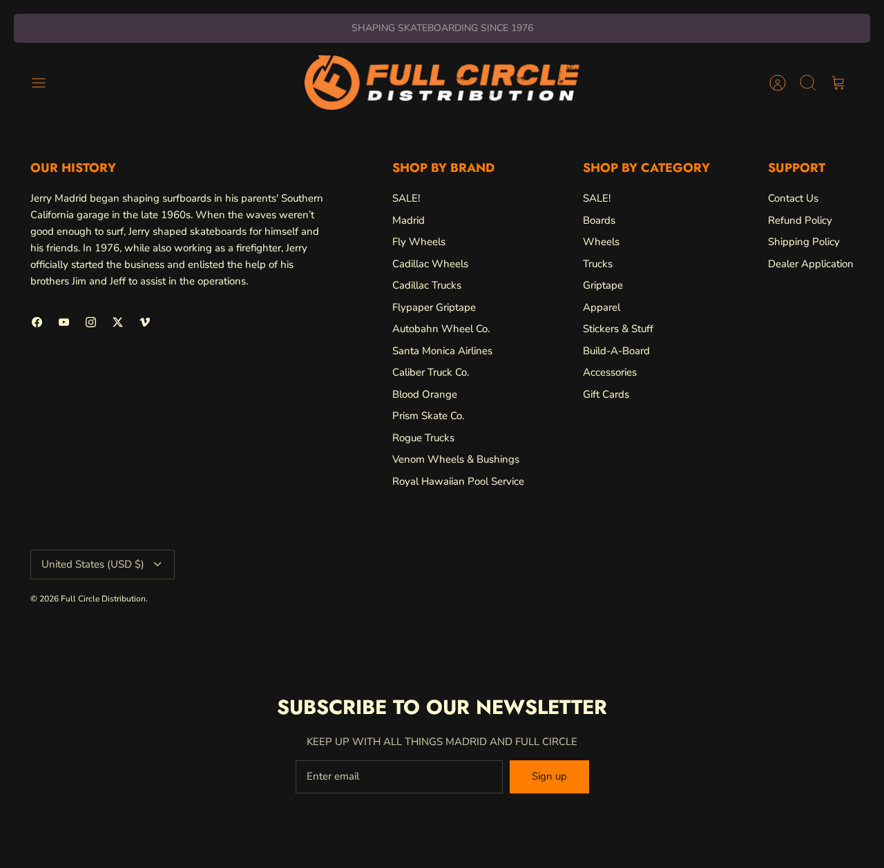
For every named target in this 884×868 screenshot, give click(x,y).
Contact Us (793, 198)
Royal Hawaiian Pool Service (458, 481)
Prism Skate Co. (428, 416)
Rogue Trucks (423, 438)
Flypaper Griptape (434, 307)
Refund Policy (800, 220)
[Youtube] (63, 322)
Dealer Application (811, 264)
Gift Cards (606, 394)
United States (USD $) (92, 564)
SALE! (406, 198)
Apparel (601, 307)
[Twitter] (117, 322)
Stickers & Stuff (618, 329)
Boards (599, 220)
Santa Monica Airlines (442, 351)
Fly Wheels (418, 242)
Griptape (603, 285)
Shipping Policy (804, 242)
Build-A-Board (616, 351)
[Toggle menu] (45, 83)
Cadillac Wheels (430, 264)
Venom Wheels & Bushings (455, 459)
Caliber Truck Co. (430, 372)
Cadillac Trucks (426, 285)
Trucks (598, 264)
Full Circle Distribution (103, 598)
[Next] (613, 28)
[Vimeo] (144, 322)
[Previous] (270, 28)
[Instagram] (90, 322)
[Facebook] (36, 322)
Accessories (610, 372)
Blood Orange (424, 394)
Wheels (601, 242)
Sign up (549, 776)
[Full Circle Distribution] (442, 82)
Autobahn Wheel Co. (441, 329)
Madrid (408, 220)
